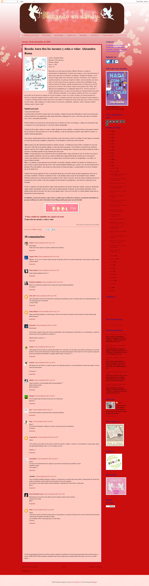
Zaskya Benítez (33, 311)
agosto (112, 262)
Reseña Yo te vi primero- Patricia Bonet (115, 358)
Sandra (31, 347)
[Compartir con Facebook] (53, 230)
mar (30, 410)
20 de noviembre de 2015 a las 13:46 (49, 256)
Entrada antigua (95, 566)
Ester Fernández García (36, 494)
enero (111, 284)
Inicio (64, 566)
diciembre (113, 168)
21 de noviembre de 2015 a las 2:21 (42, 410)
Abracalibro (33, 459)
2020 (109, 150)
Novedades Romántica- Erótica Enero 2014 (116, 372)
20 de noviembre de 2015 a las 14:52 (52, 282)
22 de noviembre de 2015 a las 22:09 (43, 510)
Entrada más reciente (30, 566)
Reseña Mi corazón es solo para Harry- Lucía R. (118, 206)
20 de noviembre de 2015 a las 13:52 (49, 270)
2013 (109, 291)
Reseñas (46, 35)
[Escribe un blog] (49, 230)
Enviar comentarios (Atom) (37, 571)
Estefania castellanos (35, 282)
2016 (109, 162)
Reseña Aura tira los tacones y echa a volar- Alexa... (117, 201)
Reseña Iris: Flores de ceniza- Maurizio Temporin (117, 241)
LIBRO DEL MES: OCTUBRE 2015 (118, 232)
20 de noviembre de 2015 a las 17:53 (49, 311)
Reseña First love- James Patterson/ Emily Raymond (117, 223)
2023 (109, 141)
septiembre (113, 259)
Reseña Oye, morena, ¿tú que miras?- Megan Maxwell (116, 346)
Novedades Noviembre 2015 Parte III (117, 196)
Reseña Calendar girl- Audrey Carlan (116, 334)
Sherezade (32, 325)
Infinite (31, 380)
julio (111, 265)
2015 (109, 165)
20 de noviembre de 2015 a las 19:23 (44, 347)
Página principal (31, 35)
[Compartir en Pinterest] (55, 230)
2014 (109, 288)
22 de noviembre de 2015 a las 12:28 (54, 494)
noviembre (113, 171)
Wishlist (83, 35)
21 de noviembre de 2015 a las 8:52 (43, 421)
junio (111, 268)
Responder (32, 250)
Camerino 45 (33, 437)
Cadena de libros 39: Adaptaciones (115, 215)
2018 (109, 156)
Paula (31, 510)
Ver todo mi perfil (111, 416)
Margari (31, 396)
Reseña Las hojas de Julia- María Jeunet (116, 227)
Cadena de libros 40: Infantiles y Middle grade (117, 179)
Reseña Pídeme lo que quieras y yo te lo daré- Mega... (118, 175)
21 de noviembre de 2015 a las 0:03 (45, 396)
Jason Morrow (76, 582)
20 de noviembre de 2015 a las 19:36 (45, 362)
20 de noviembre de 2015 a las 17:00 (46, 296)
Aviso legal (108, 35)
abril (111, 274)
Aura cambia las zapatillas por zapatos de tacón (45, 216)
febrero (112, 280)
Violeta (31, 243)
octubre (112, 256)
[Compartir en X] (51, 230)
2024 (109, 137)
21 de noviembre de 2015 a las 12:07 (48, 437)
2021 (109, 147)
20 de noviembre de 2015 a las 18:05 (46, 325)
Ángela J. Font (33, 256)
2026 (109, 131)
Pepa (30, 421)
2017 (109, 159)
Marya (120, 403)
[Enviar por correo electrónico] (47, 230)
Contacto (95, 35)
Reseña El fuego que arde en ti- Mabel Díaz (118, 246)
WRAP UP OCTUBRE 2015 (117, 219)
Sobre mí (71, 35)
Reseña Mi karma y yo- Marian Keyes (118, 192)
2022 (109, 144)
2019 (109, 153)
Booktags (59, 35)
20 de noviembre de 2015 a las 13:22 (44, 243)
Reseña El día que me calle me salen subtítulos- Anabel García (116, 385)
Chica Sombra (33, 270)
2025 (109, 134)
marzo (112, 277)
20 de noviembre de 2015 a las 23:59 (44, 380)
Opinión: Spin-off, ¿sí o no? (117, 183)
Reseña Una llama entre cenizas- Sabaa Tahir (116, 210)
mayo (111, 271)
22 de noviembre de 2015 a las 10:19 (46, 476)
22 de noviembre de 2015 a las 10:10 (47, 459)
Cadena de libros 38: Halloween (115, 251)
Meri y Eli (32, 296)
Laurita (31, 362)
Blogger (94, 582)
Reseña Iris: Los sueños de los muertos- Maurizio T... (117, 187)
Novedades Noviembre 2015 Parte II (117, 237)
